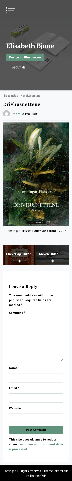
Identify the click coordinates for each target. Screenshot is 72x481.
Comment (17, 313)
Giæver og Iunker (18, 254)
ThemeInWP (37, 476)
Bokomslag (11, 95)
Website (15, 408)
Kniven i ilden (48, 254)
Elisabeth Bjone (30, 45)
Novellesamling (30, 95)
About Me (18, 67)
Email (14, 388)
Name (14, 368)
